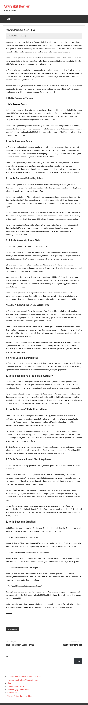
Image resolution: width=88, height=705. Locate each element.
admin (22, 36)
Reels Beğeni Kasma (15, 686)
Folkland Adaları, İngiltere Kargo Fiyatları (24, 676)
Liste (9, 683)
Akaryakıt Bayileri (17, 6)
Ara (7, 656)
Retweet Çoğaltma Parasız (18, 689)
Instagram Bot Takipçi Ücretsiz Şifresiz (22, 680)
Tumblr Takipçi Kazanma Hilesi (19, 696)
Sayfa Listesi (12, 692)
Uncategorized (12, 629)
